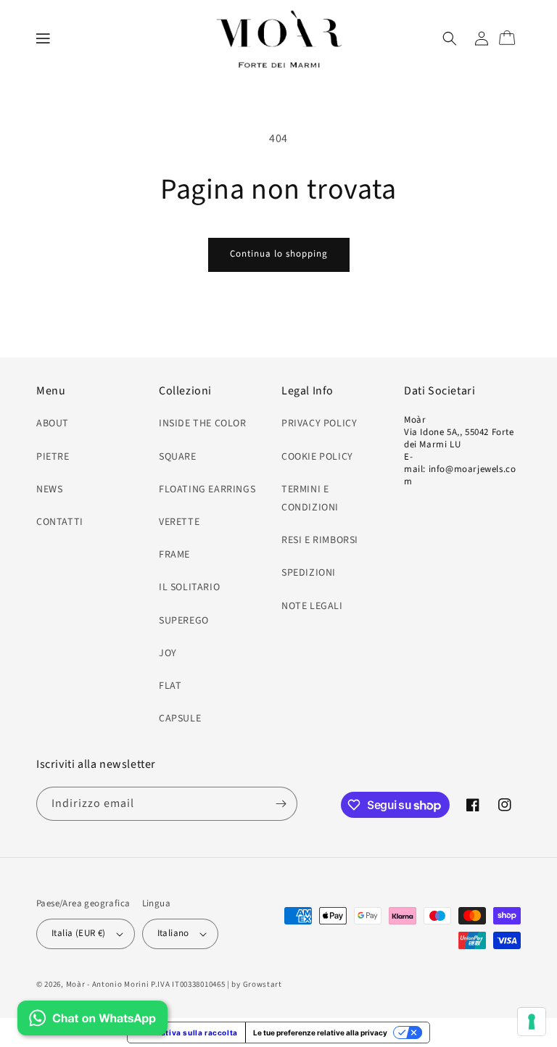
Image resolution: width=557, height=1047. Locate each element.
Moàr (76, 984)
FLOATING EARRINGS (207, 489)
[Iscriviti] (281, 804)
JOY (168, 653)
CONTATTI (59, 522)
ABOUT (52, 423)
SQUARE (178, 457)
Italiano (173, 933)
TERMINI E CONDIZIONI (310, 498)
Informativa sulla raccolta (186, 1032)
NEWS (49, 489)
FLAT (170, 686)
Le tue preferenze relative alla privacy (320, 1032)
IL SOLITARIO (189, 587)
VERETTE (179, 522)
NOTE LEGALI (312, 606)
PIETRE (53, 457)
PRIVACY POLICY (319, 423)
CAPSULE (180, 718)
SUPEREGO (184, 620)
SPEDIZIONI (308, 573)
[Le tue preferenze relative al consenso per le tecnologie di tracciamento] (531, 1021)
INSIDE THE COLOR (203, 423)
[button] (43, 38)
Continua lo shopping (279, 253)
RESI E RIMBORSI (319, 540)
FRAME (174, 554)
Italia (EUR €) (78, 933)
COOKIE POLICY (317, 457)
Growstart (262, 984)
